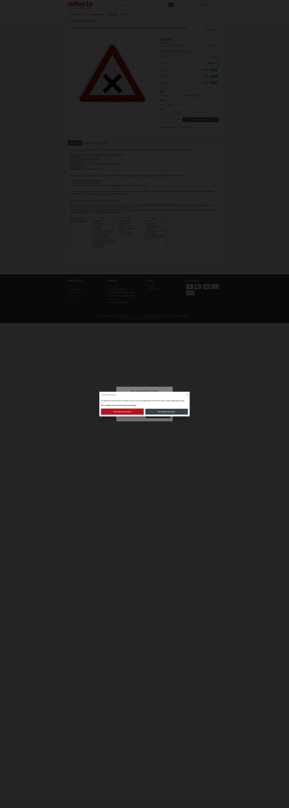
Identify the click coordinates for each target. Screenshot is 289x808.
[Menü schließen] (187, 394)
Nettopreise (166, 412)
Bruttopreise (122, 412)
